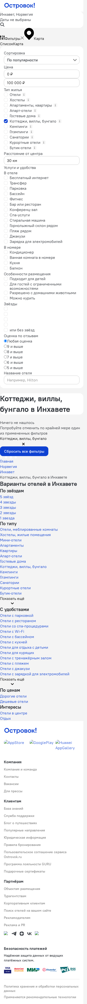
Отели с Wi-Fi (12, 631)
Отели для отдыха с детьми (24, 647)
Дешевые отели (14, 701)
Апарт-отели (11, 555)
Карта (18, 43)
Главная (6, 461)
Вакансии (11, 784)
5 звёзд (6, 496)
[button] (41, 20)
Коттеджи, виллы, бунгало (23, 566)
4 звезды (8, 502)
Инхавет (7, 471)
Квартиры (8, 550)
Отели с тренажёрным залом (25, 657)
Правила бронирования (22, 845)
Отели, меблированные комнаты (29, 529)
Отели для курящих (17, 652)
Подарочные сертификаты (24, 871)
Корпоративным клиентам (24, 903)
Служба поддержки (19, 816)
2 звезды (8, 512)
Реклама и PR (14, 925)
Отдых (5, 718)
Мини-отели (11, 540)
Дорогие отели (13, 696)
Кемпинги (9, 571)
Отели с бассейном (17, 636)
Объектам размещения (22, 889)
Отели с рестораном (18, 620)
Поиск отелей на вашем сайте (27, 910)
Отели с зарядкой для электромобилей (34, 673)
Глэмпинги (9, 577)
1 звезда (7, 518)
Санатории (9, 582)
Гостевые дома (13, 561)
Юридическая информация (25, 837)
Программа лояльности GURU (27, 864)
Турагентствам (15, 896)
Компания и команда (20, 769)
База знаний (13, 808)
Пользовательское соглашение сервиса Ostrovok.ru (35, 854)
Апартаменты (12, 545)
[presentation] (42, 60)
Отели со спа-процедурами (24, 626)
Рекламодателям (17, 918)
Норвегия (8, 466)
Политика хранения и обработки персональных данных (41, 988)
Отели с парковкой (16, 615)
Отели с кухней (13, 642)
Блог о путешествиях (20, 823)
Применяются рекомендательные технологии (40, 997)
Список (6, 43)
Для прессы (13, 791)
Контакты (11, 776)
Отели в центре (13, 713)
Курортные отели (15, 587)
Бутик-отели (11, 593)
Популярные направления (24, 830)
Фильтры (12, 38)
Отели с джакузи (15, 668)
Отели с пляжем (14, 663)
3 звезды (8, 507)
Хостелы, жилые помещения (25, 534)
